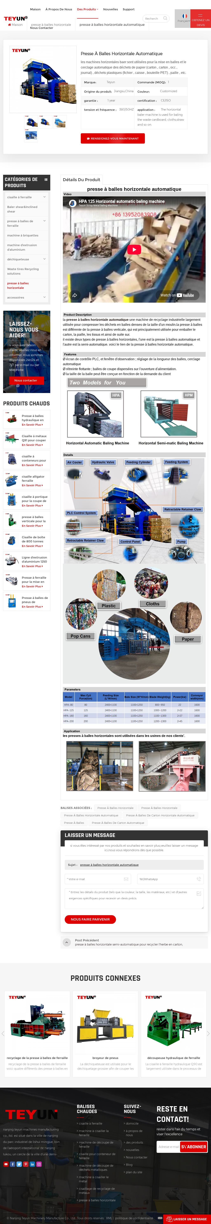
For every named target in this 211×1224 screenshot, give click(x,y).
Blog (129, 1165)
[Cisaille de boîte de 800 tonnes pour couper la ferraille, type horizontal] (12, 540)
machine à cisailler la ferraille (94, 1133)
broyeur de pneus (37, 1058)
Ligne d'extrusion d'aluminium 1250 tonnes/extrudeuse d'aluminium (35, 560)
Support (129, 9)
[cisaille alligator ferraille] (12, 479)
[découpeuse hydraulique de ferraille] (105, 1023)
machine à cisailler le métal (94, 1179)
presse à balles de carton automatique (118, 822)
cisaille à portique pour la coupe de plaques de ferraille (35, 499)
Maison (35, 9)
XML (109, 1218)
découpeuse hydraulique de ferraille (105, 1058)
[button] (208, 1033)
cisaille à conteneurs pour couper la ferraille (35, 458)
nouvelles (110, 9)
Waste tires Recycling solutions (23, 271)
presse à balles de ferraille (20, 223)
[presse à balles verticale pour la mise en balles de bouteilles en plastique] (12, 520)
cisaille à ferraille (19, 197)
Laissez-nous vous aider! (23, 329)
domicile (132, 1123)
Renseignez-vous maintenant (115, 138)
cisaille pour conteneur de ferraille (97, 1156)
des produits (134, 1142)
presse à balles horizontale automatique (91, 815)
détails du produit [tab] (81, 179)
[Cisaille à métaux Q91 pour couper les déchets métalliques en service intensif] (12, 439)
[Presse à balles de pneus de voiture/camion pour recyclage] (12, 601)
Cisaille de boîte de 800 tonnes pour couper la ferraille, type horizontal (33, 539)
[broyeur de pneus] (37, 1023)
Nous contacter (41, 28)
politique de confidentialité (134, 1218)
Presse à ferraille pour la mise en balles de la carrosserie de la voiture (34, 580)
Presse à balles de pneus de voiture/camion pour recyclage (35, 600)
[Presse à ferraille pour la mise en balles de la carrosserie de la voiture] (12, 580)
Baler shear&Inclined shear (22, 209)
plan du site (134, 1172)
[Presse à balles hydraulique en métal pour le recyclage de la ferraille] (12, 419)
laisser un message (190, 1219)
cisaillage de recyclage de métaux (97, 1191)
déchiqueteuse (18, 259)
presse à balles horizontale (18, 285)
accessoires (15, 297)
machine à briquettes (22, 235)
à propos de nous (59, 9)
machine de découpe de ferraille (96, 1144)
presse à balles (74, 822)
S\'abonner (193, 1147)
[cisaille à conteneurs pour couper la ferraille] (12, 459)
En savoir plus (31, 424)
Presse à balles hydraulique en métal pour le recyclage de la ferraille (33, 418)
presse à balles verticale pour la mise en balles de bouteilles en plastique (34, 519)
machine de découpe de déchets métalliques (96, 1168)
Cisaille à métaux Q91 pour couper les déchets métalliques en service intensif (34, 438)
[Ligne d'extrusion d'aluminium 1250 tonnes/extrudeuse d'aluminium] (12, 560)
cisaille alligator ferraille (33, 479)
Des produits (86, 9)
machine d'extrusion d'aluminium (22, 247)
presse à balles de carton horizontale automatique (160, 815)
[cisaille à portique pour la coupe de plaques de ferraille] (12, 499)
